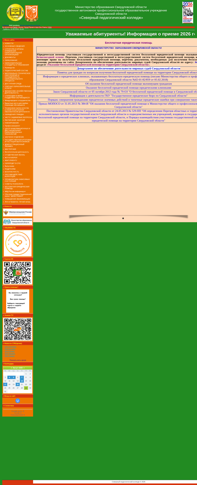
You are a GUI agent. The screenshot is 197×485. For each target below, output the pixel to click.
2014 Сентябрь (10, 347)
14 (22, 381)
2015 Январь (10, 356)
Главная (5, 25)
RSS (50, 27)
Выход (33, 25)
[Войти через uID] (17, 400)
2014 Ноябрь (10, 351)
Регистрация (25, 25)
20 (18, 384)
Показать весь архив (18, 360)
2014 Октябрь (10, 349)
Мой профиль (14, 25)
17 (5, 384)
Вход (38, 25)
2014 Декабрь (10, 354)
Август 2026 (18, 368)
